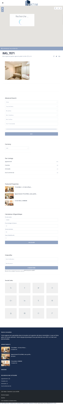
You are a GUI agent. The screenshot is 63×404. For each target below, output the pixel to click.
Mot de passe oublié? (29, 270)
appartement (8, 161)
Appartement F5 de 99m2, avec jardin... (26, 194)
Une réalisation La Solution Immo (9, 400)
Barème (3, 398)
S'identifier (31, 268)
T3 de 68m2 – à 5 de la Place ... (23, 187)
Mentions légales (5, 395)
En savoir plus (39, 403)
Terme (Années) (9, 229)
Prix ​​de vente (8, 217)
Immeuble (7, 169)
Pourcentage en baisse (11, 223)
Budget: (7, 126)
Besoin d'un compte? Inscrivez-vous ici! (14, 271)
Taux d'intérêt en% (9, 235)
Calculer (31, 242)
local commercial (9, 172)
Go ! (31, 134)
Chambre (7, 165)
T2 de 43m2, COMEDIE (21, 200)
